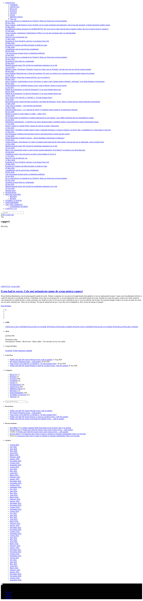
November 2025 (15, 461)
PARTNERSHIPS (11, 202)
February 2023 (15, 523)
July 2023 (13, 513)
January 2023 (14, 525)
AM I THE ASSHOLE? (14, 204)
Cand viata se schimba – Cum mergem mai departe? (23, 106)
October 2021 (15, 554)
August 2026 (14, 445)
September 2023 (15, 509)
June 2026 (13, 449)
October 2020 (15, 578)
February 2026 (15, 457)
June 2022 (13, 538)
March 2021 (14, 568)
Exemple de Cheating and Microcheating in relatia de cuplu (26, 45)
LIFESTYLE (10, 3)
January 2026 (14, 459)
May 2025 (13, 471)
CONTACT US (11, 209)
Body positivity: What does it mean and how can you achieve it (27, 77)
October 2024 (15, 485)
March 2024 (14, 497)
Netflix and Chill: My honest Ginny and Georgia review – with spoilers (48, 430)
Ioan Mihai (14, 428)
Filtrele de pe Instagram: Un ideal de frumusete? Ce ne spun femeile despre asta (33, 94)
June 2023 (13, 515)
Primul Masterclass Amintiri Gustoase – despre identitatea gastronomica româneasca (34, 138)
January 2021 (14, 572)
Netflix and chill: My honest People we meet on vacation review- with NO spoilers (39, 366)
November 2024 (15, 483)
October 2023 (15, 507)
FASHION (14, 5)
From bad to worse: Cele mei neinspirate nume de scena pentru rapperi (42, 291)
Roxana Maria (15, 430)
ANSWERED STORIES (19, 207)
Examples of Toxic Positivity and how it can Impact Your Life (27, 41)
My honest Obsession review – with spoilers (25, 362)
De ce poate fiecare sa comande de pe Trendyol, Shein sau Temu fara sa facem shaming (36, 21)
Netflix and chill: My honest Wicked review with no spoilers (31, 360)
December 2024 (15, 481)
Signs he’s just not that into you (16, 37)
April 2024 (14, 495)
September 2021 (15, 556)
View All (13, 19)
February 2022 (15, 546)
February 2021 (15, 570)
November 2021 (15, 552)
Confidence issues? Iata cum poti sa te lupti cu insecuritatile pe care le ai (30, 154)
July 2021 (13, 560)
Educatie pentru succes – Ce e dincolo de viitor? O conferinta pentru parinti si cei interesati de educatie (41, 110)
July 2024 (13, 489)
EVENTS (13, 11)
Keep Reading (6, 306)
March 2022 (14, 544)
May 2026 (13, 451)
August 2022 (14, 536)
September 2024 (15, 487)
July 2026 (13, 447)
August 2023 (14, 511)
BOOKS (13, 198)
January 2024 (14, 501)
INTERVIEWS (10, 192)
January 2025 (14, 479)
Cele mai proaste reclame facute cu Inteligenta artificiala (25, 53)
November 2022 (15, 529)
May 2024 (13, 493)
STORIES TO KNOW (13, 200)
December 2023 (15, 503)
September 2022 (15, 534)
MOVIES (13, 196)
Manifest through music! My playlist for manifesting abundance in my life (31, 65)
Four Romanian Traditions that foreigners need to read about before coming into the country (37, 134)
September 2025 (15, 465)
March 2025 (14, 475)
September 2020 (15, 580)
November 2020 (15, 576)
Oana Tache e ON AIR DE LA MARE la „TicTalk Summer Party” (29, 98)
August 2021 (14, 558)
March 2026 (14, 455)
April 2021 (14, 566)
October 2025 (15, 463)
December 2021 (15, 550)
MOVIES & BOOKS (13, 194)
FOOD (12, 15)
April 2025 (14, 473)
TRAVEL (13, 13)
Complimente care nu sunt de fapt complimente (22, 49)
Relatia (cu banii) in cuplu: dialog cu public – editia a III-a (25, 114)
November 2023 (15, 505)
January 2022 (14, 548)
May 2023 (13, 517)
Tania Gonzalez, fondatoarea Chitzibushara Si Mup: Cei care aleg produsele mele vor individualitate (40, 33)
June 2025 (13, 469)
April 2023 (14, 519)
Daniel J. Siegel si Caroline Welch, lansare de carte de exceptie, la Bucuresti (32, 126)
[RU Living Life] (7, 215)
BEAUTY (13, 9)
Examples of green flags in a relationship (19, 61)
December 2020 (15, 574)
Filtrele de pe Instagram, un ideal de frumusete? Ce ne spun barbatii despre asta (33, 89)
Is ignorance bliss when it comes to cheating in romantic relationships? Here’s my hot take (54, 434)
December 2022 (15, 527)
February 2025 (15, 477)
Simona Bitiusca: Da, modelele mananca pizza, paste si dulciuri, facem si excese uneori (36, 85)
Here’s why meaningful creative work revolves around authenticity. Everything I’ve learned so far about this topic (45, 150)
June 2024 (13, 491)
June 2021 (13, 562)
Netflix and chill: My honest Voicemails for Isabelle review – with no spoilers (37, 419)
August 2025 (14, 467)
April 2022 (14, 542)
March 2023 (14, 521)
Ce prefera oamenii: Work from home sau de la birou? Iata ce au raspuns (45, 428)
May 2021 (13, 564)
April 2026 (14, 453)
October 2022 (15, 532)
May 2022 (13, 540)
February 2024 (15, 499)
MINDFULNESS (16, 17)
